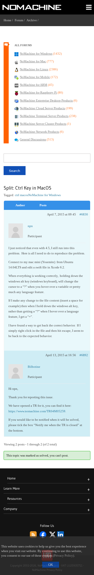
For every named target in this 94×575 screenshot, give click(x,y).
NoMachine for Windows (44, 195)
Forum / (21, 20)
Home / (9, 20)
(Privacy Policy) (63, 555)
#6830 (84, 214)
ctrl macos (21, 195)
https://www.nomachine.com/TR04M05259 (36, 411)
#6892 (84, 355)
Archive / (33, 20)
